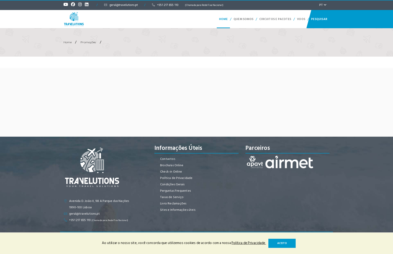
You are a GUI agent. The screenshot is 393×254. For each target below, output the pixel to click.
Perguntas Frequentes (175, 190)
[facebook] (74, 5)
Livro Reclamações (173, 203)
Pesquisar (319, 19)
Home (223, 19)
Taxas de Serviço (172, 197)
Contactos (167, 158)
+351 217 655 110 (190, 5)
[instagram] (81, 5)
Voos (301, 19)
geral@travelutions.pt (123, 5)
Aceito (282, 243)
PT (321, 5)
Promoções (88, 42)
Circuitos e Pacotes (275, 19)
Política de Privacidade (176, 178)
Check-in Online (171, 171)
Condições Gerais (172, 184)
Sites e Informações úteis (177, 209)
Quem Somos (243, 19)
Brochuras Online (171, 165)
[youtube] (66, 5)
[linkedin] (88, 5)
